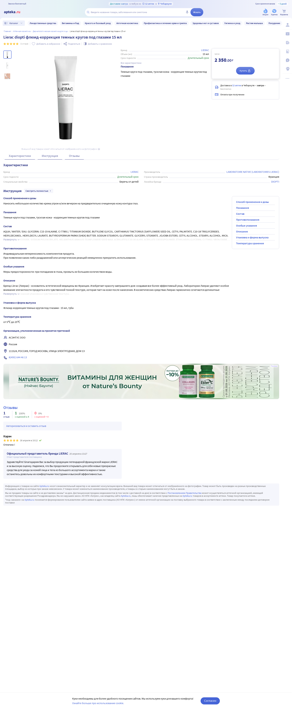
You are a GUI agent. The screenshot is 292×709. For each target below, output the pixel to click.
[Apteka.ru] (15, 12)
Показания (242, 207)
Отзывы (74, 156)
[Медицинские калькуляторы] (287, 51)
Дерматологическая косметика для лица (50, 31)
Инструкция (50, 156)
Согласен (210, 701)
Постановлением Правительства (184, 492)
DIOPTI (275, 181)
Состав (240, 213)
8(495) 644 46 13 (18, 357)
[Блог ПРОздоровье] (287, 42)
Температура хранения (250, 243)
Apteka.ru (44, 486)
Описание (242, 231)
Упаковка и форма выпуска (252, 237)
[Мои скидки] (287, 33)
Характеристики (20, 156)
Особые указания (246, 225)
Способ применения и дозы (252, 202)
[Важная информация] (287, 60)
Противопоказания (247, 219)
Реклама (274, 366)
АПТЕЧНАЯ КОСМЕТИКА (22, 31)
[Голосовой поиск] (187, 12)
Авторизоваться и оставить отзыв (26, 426)
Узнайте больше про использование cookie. (98, 703)
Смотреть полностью (37, 190)
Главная (7, 31)
